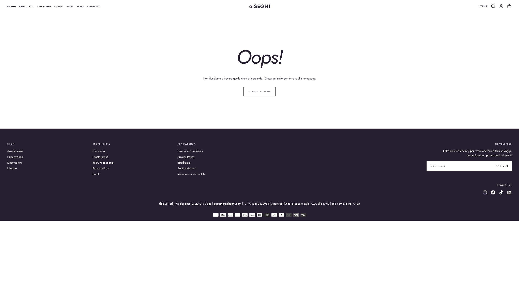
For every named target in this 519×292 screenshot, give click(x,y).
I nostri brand (100, 157)
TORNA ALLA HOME (259, 91)
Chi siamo (98, 151)
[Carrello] (509, 6)
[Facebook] (493, 192)
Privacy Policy (186, 157)
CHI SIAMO (44, 6)
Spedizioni (184, 163)
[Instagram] (485, 192)
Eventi (96, 174)
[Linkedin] (509, 192)
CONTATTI (93, 6)
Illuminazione (15, 157)
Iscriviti (501, 166)
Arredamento (15, 151)
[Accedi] (501, 6)
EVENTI (58, 6)
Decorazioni (14, 163)
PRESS (80, 6)
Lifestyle (12, 168)
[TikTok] (501, 192)
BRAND (11, 6)
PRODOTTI (25, 6)
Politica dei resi (187, 168)
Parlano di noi (100, 168)
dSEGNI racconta (103, 163)
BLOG (69, 6)
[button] (483, 6)
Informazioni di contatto (192, 174)
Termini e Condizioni (190, 151)
